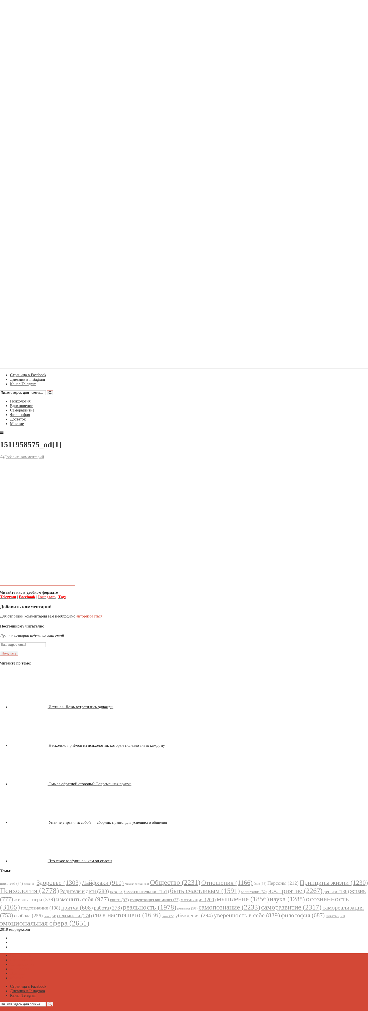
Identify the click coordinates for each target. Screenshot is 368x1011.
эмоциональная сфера (44, 923)
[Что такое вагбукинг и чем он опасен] (29, 861)
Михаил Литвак (137, 883)
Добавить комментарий (24, 457)
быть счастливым (205, 890)
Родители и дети (84, 891)
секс (50, 916)
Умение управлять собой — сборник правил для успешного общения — (110, 822)
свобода (28, 915)
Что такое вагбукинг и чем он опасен (80, 861)
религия (187, 908)
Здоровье (59, 882)
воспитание (254, 892)
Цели (116, 892)
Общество (175, 882)
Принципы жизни (334, 882)
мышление (243, 899)
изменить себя (82, 899)
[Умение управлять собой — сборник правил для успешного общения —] (29, 822)
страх (168, 916)
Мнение (17, 424)
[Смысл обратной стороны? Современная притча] (29, 784)
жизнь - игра (34, 899)
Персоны (283, 883)
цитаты (335, 916)
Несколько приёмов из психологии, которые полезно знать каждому (107, 745)
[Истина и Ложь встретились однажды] (29, 707)
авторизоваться (89, 616)
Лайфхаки (103, 882)
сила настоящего (127, 915)
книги (119, 900)
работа (108, 907)
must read (11, 883)
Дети (30, 883)
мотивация (198, 899)
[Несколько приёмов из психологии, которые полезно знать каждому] (29, 745)
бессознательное (146, 891)
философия (303, 915)
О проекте (70, 929)
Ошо (260, 884)
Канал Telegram (23, 947)
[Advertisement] (184, 496)
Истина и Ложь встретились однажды (81, 707)
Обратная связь (46, 929)
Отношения (227, 882)
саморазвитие (291, 907)
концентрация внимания (154, 900)
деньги (336, 891)
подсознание (40, 907)
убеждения (194, 915)
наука (287, 899)
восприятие (295, 890)
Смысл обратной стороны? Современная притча (90, 784)
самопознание (229, 907)
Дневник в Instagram (27, 942)
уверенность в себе (247, 915)
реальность (149, 907)
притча (77, 907)
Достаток (18, 419)
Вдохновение (21, 406)
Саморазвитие (22, 410)
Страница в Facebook (28, 938)
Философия (20, 414)
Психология (20, 401)
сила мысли (74, 915)
